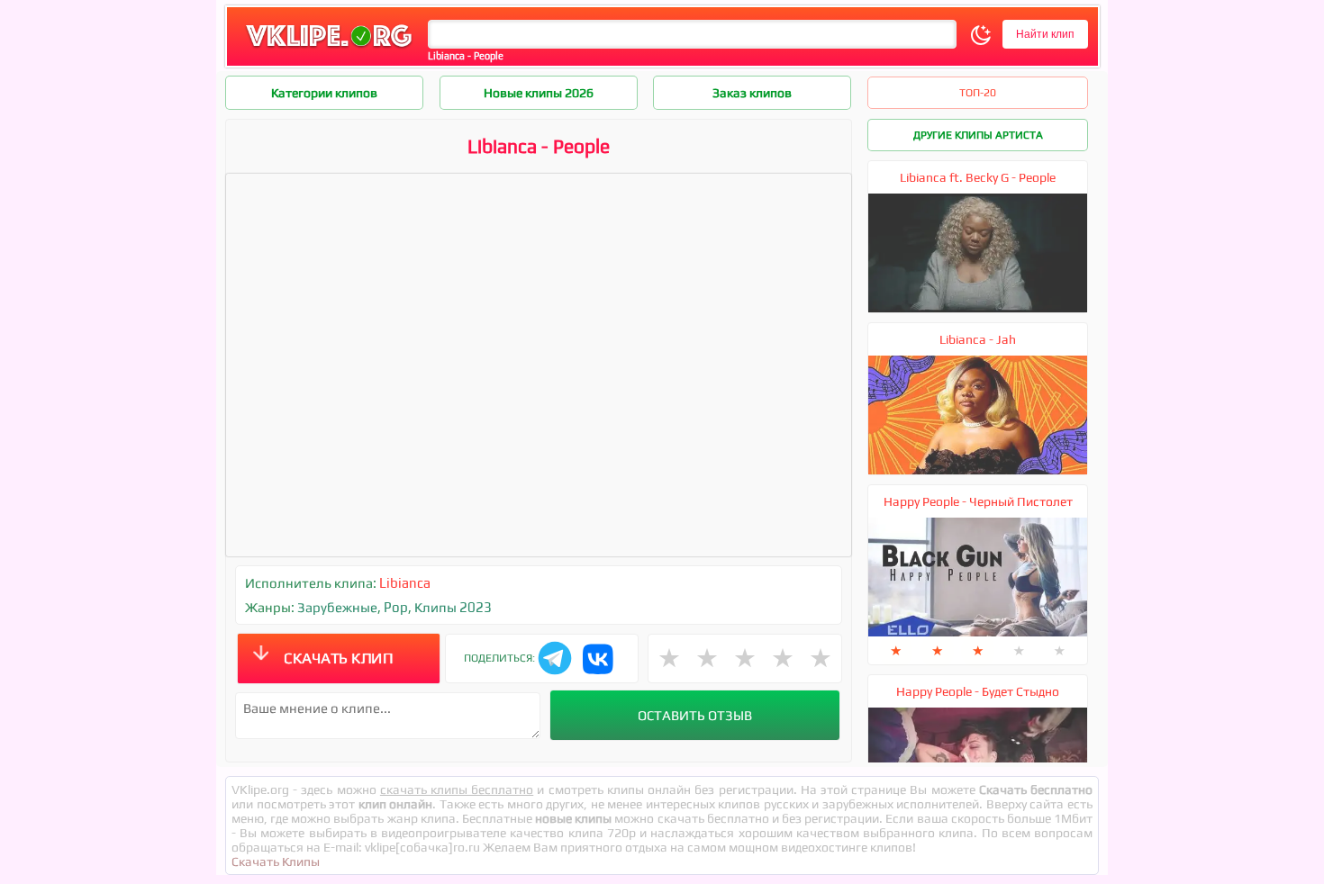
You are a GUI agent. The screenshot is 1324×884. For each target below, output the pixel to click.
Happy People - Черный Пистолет (978, 501)
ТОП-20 (977, 92)
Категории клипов (324, 93)
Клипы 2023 (453, 607)
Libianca (405, 583)
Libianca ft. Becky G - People (978, 177)
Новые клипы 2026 (539, 93)
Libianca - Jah (977, 339)
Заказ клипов (752, 93)
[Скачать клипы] (328, 48)
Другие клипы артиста (978, 135)
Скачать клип (338, 658)
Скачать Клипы (275, 861)
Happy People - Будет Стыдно (977, 691)
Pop (396, 607)
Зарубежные (337, 607)
